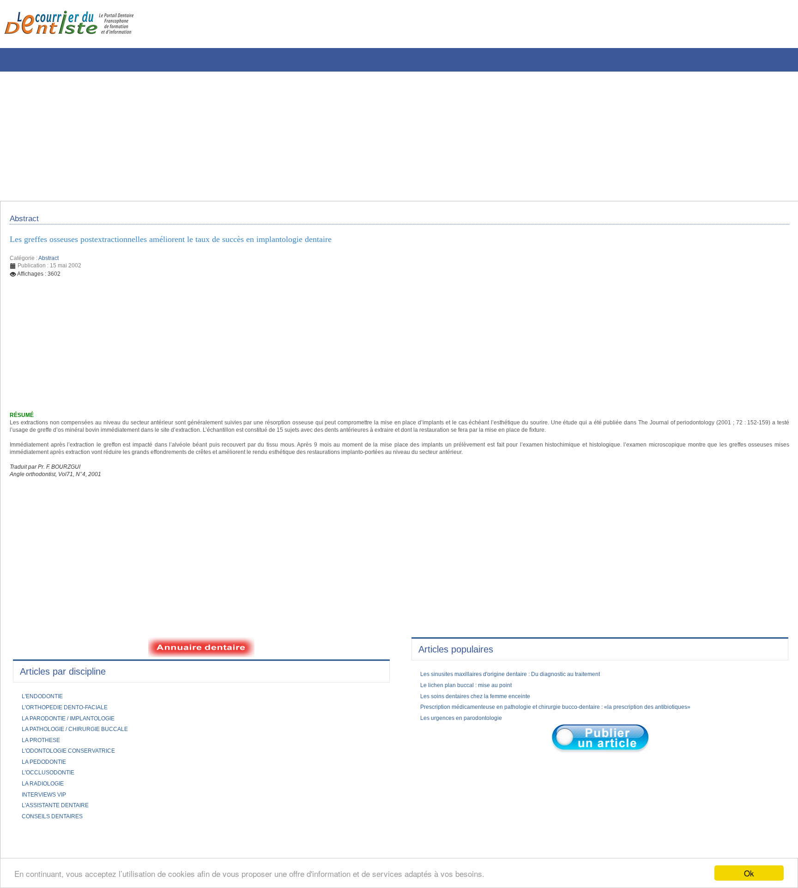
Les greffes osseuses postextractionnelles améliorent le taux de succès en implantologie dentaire (196, 244)
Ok (749, 873)
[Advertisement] (279, 136)
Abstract (48, 264)
